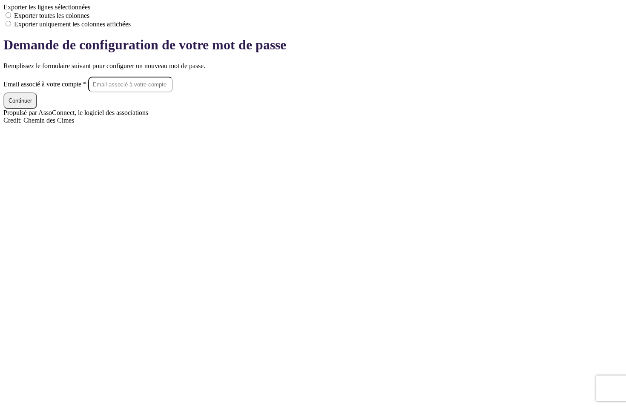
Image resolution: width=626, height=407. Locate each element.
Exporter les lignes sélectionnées (46, 7)
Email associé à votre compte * (45, 84)
